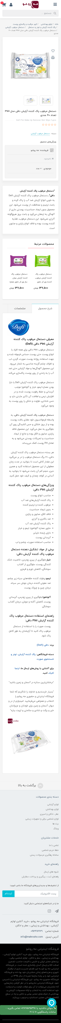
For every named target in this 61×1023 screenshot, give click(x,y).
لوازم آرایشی (53, 804)
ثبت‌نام (8, 893)
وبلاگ (56, 828)
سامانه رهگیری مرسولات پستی (44, 855)
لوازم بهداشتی (52, 809)
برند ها (56, 823)
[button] (6, 4)
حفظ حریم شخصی (50, 850)
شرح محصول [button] (45, 308)
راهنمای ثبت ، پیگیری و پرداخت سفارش (40, 876)
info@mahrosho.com (31, 937)
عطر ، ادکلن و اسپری (49, 814)
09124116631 (37, 931)
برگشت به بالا (27, 785)
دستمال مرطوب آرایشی (40, 133)
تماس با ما (54, 845)
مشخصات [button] (19, 308)
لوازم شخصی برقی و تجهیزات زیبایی (42, 818)
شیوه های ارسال (51, 871)
